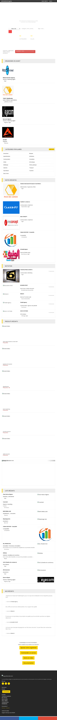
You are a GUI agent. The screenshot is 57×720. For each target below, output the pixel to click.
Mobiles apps (27, 252)
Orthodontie (11, 496)
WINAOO (13, 611)
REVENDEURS (4, 703)
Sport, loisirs (6, 173)
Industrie (5, 141)
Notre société (5, 699)
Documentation (29, 663)
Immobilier (5, 546)
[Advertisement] (28, 475)
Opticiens (5, 167)
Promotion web (27, 297)
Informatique (32, 162)
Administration (23, 187)
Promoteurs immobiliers (14, 546)
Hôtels (4, 162)
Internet (5, 79)
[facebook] (9, 718)
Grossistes (12, 513)
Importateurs (6, 170)
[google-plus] (47, 718)
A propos (3, 694)
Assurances (5, 153)
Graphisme (30, 205)
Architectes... (32, 156)
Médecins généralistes (11, 100)
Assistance (5, 521)
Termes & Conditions (6, 696)
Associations (6, 564)
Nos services (4, 697)
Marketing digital (11, 79)
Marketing (30, 272)
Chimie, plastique (33, 164)
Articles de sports (30, 288)
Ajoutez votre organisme (28, 648)
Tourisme (31, 170)
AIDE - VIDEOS (4, 700)
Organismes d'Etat (31, 187)
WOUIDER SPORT (14, 622)
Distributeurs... (6, 513)
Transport (31, 167)
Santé (4, 100)
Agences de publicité (32, 305)
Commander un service (28, 653)
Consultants (31, 159)
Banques (31, 153)
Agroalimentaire (6, 156)
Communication (6, 159)
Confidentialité (5, 702)
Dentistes (5, 496)
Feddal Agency (14, 601)
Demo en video (28, 658)
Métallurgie (5, 164)
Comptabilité (23, 235)
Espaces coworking (7, 504)
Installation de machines (13, 555)
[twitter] (28, 718)
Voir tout (51, 149)
